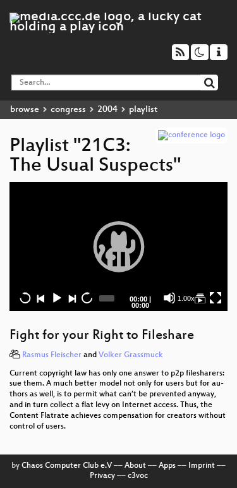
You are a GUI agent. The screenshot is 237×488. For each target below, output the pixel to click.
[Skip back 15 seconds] (25, 297)
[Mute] (169, 297)
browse (24, 109)
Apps (167, 465)
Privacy (102, 476)
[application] (118, 246)
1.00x (186, 298)
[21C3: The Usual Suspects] (199, 297)
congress (68, 109)
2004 (107, 109)
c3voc (138, 476)
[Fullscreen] (215, 297)
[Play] (118, 246)
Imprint (201, 465)
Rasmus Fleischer (52, 355)
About (135, 465)
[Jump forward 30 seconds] (86, 297)
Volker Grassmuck (131, 355)
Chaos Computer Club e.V (66, 465)
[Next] (71, 297)
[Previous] (40, 297)
